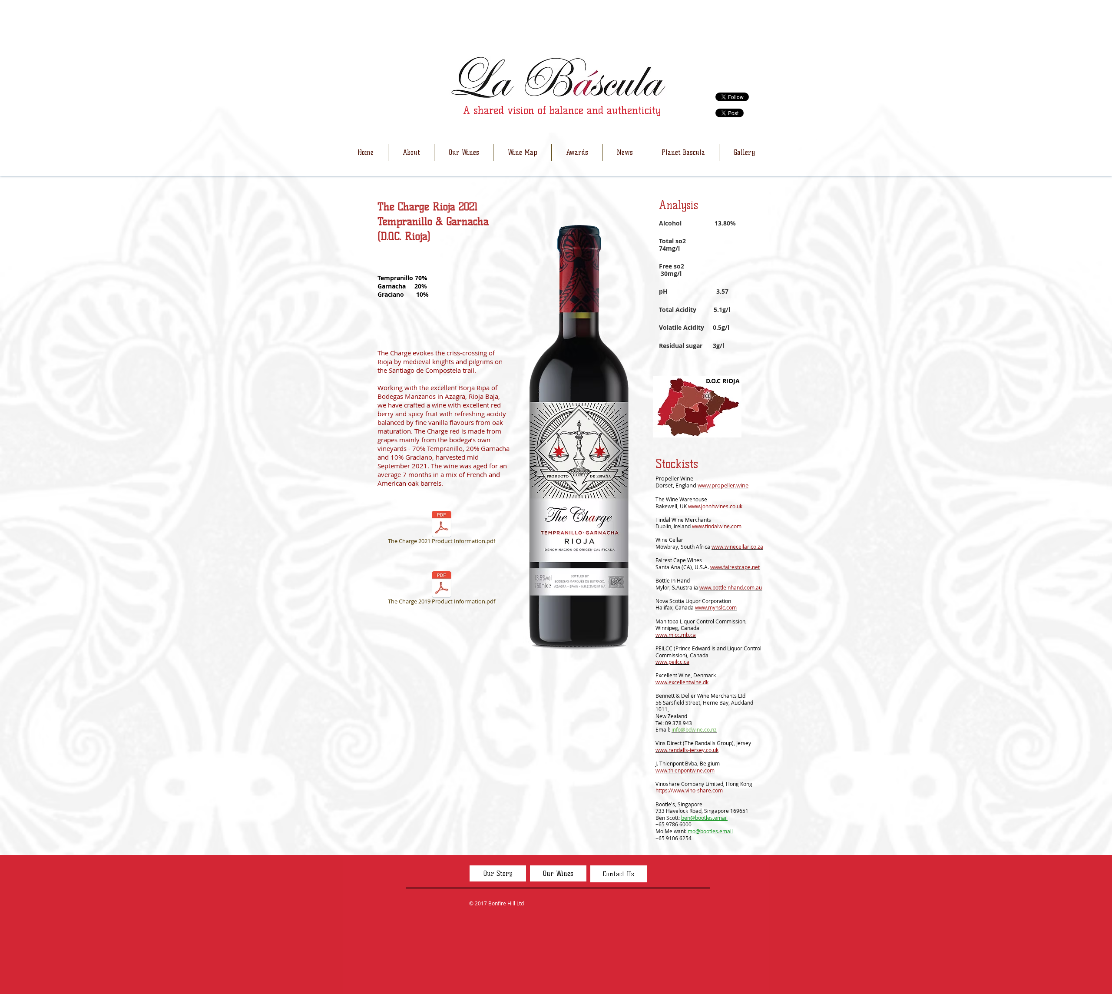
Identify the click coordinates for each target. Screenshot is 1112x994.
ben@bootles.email (704, 817)
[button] (411, 152)
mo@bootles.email (710, 831)
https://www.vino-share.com (689, 790)
